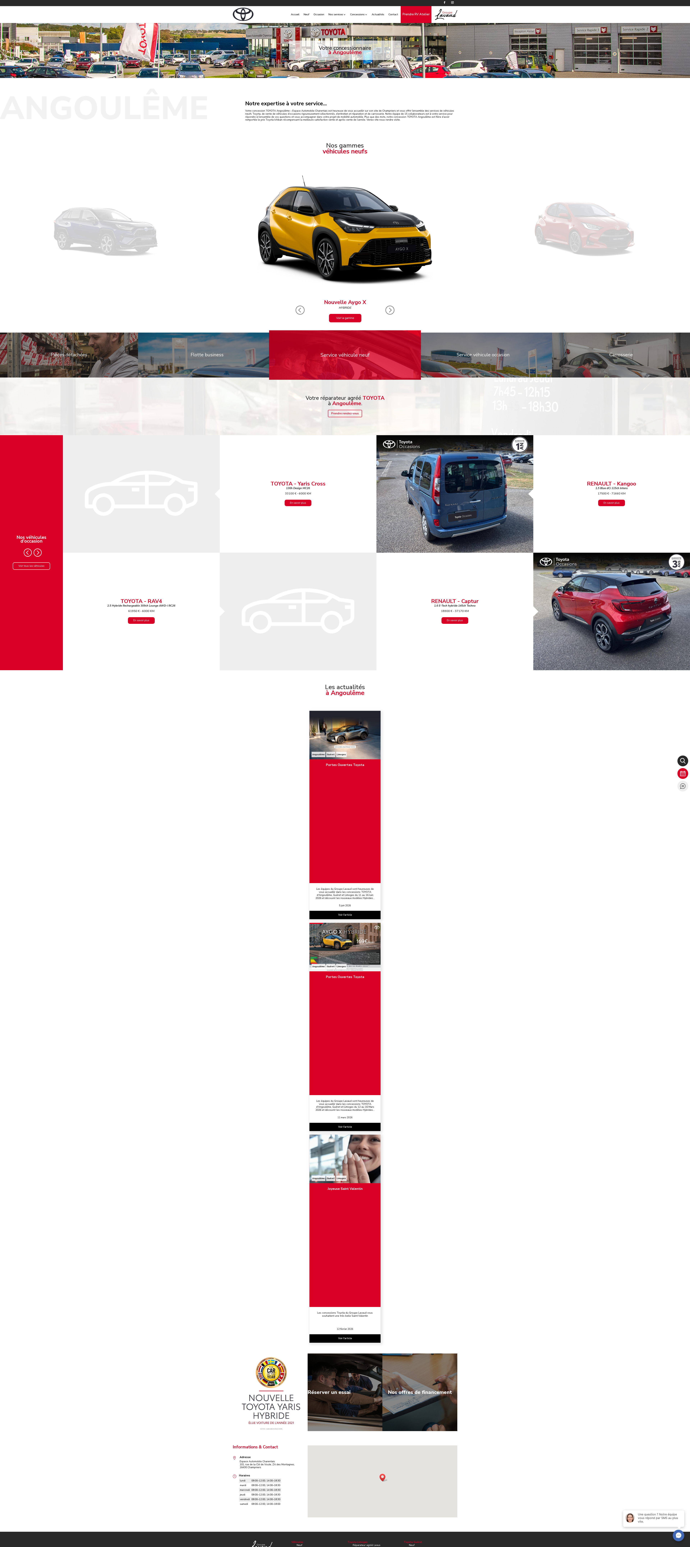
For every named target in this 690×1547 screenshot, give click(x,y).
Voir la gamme (345, 318)
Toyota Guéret (413, 1542)
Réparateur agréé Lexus (366, 1545)
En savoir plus (298, 502)
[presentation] (300, 311)
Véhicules (297, 1542)
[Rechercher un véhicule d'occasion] (682, 761)
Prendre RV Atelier (416, 14)
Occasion (319, 14)
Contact (393, 14)
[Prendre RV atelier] (682, 773)
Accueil (295, 14)
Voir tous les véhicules (31, 566)
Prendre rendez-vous (345, 413)
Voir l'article (345, 915)
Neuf (306, 14)
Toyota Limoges (357, 1542)
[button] (384, 1477)
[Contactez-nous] (682, 786)
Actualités (378, 14)
